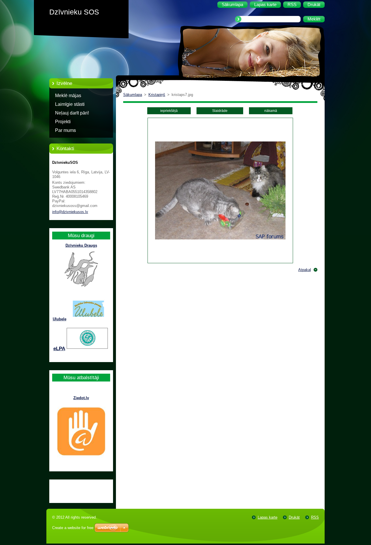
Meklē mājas (68, 95)
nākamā (270, 111)
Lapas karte (267, 517)
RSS (315, 517)
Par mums (65, 130)
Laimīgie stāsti (70, 104)
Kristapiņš (156, 94)
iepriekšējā (169, 111)
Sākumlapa (132, 94)
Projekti (63, 121)
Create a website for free (72, 528)
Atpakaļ (304, 270)
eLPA (59, 348)
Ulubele (59, 319)
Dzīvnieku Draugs (81, 245)
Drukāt (294, 517)
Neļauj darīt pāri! (72, 112)
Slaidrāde (220, 111)
